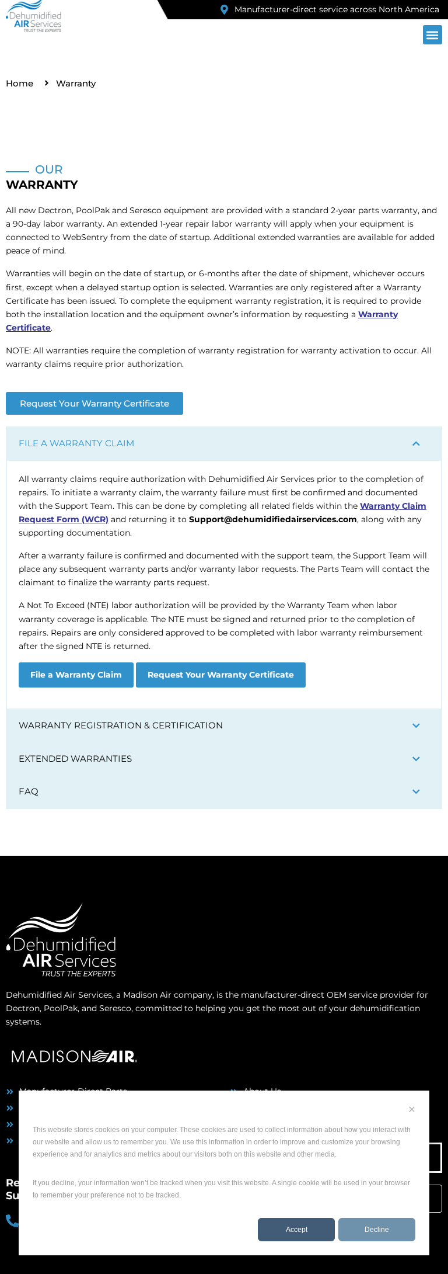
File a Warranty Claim (76, 674)
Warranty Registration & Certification (121, 725)
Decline (377, 1230)
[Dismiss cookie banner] (411, 1111)
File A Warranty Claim (76, 443)
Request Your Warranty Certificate (221, 674)
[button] (432, 34)
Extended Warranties (75, 759)
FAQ (28, 791)
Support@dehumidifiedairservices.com (273, 519)
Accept (296, 1230)
